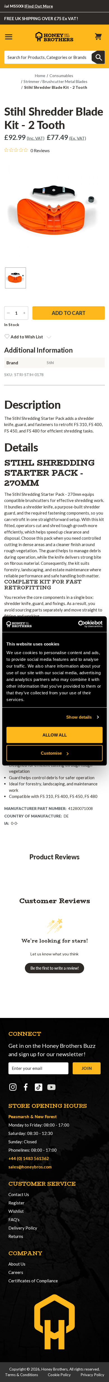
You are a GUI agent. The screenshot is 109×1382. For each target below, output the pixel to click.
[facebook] (25, 1087)
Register (16, 1202)
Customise (51, 753)
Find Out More (32, 6)
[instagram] (12, 1087)
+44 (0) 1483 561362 (28, 1158)
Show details (79, 717)
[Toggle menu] (8, 36)
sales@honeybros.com (30, 1166)
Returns (15, 1236)
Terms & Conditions (21, 1375)
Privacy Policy (92, 1375)
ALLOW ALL (54, 734)
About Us (16, 1263)
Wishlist (16, 1211)
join (87, 1068)
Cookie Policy (59, 1375)
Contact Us (18, 1194)
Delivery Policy (22, 1227)
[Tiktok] (38, 1087)
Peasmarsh (18, 1116)
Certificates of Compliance (33, 1280)
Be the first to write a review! (54, 968)
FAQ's (14, 1219)
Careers (15, 1272)
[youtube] (51, 1087)
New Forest (46, 1116)
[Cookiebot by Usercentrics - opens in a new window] (78, 624)
